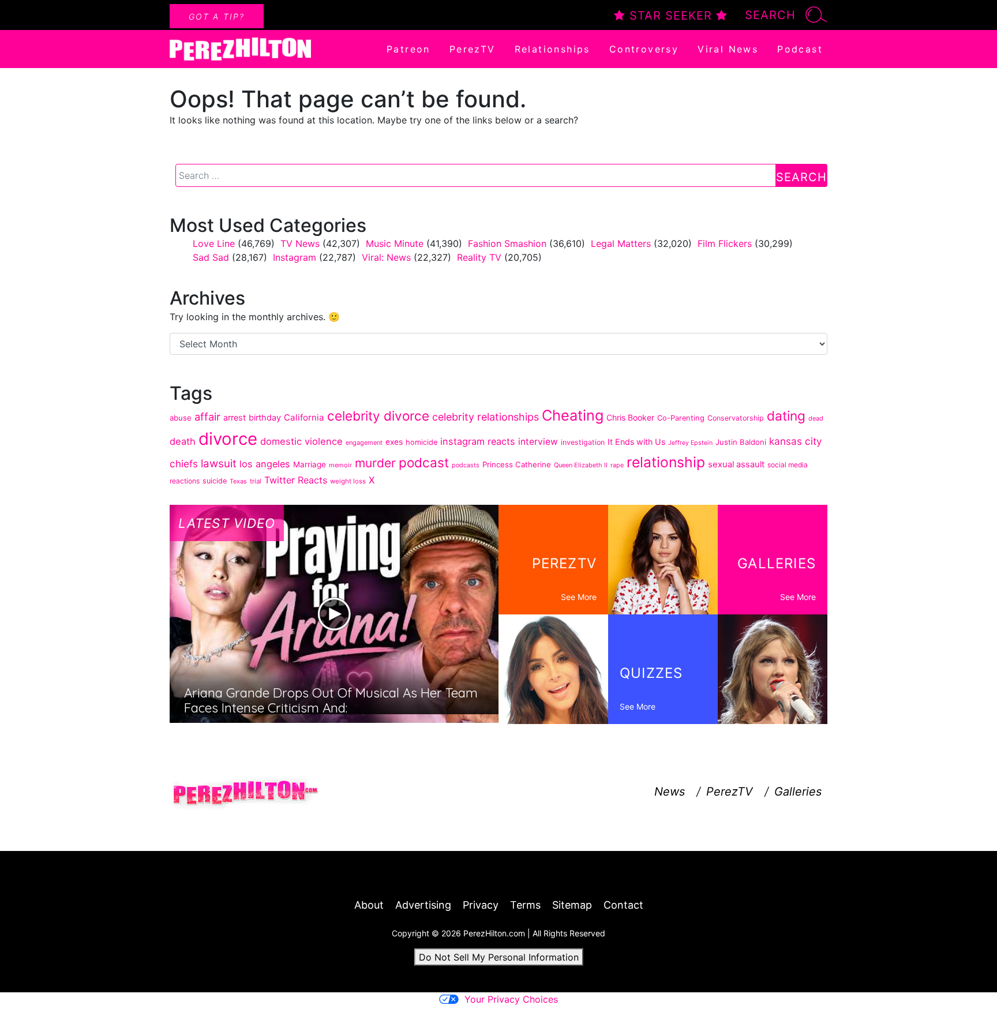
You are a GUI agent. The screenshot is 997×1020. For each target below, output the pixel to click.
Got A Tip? (217, 16)
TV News (300, 243)
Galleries (798, 791)
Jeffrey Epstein (690, 443)
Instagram (294, 257)
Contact (623, 905)
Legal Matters (621, 243)
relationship (666, 462)
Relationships (552, 49)
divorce (227, 439)
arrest (234, 417)
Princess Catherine (516, 464)
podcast (424, 462)
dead (815, 418)
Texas (238, 481)
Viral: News (386, 257)
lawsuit (219, 463)
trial (255, 481)
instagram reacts (477, 441)
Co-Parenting (680, 418)
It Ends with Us (636, 442)
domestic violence (301, 441)
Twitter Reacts (295, 480)
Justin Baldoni (740, 442)
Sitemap (572, 905)
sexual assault (736, 464)
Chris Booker (630, 417)
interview (538, 441)
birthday (265, 417)
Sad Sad (211, 257)
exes (394, 442)
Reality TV (479, 257)
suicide (215, 481)
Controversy (644, 49)
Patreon (408, 49)
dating (786, 415)
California (304, 417)
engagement (364, 442)
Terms (525, 905)
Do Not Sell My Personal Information (499, 957)
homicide (421, 442)
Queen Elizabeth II (581, 465)
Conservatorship (735, 418)
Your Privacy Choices (511, 999)
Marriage (309, 464)
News (669, 791)
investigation (583, 442)
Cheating (573, 415)
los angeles (264, 464)
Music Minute (394, 243)
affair (207, 416)
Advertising (423, 905)
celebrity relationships (485, 417)
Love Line (214, 243)
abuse (181, 417)
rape (617, 465)
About (369, 905)
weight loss (348, 481)
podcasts (465, 465)
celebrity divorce (378, 415)
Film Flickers (725, 243)
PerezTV (472, 49)
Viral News (728, 49)
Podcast (800, 49)
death (183, 441)
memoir (340, 465)
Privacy (480, 905)
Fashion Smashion (507, 243)
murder (375, 463)
